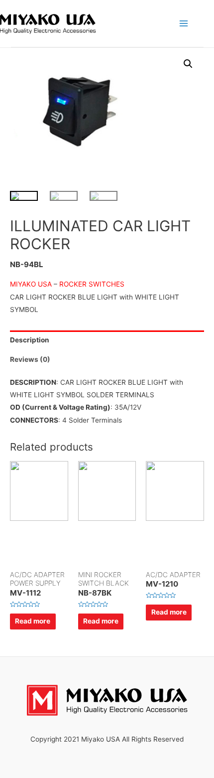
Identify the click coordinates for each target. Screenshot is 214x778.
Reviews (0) (30, 359)
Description (29, 340)
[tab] (107, 340)
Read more (32, 621)
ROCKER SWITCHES (91, 284)
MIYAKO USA (32, 284)
